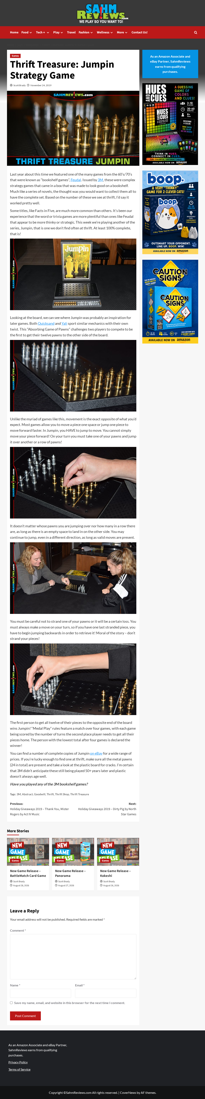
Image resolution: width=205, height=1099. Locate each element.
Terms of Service (19, 1069)
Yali (64, 323)
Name (15, 985)
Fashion (84, 32)
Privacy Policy (18, 1062)
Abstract (27, 794)
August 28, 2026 (21, 885)
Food (24, 32)
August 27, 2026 (66, 885)
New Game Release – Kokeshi (115, 873)
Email (79, 985)
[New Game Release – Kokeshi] (118, 852)
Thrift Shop (62, 794)
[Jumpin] (73, 275)
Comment (18, 930)
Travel (71, 32)
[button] (195, 32)
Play (56, 32)
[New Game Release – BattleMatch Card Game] (28, 852)
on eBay (96, 753)
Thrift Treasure (79, 794)
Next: (107, 809)
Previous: (39, 809)
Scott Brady (19, 85)
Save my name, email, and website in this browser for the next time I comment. (69, 1003)
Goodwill (39, 794)
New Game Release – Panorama (70, 873)
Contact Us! (140, 32)
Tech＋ (41, 32)
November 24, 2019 (40, 85)
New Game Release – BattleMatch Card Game (28, 873)
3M (100, 180)
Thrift (50, 794)
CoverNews (128, 1092)
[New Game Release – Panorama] (73, 852)
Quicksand (46, 323)
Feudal (76, 180)
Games (15, 56)
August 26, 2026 (111, 885)
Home (14, 32)
